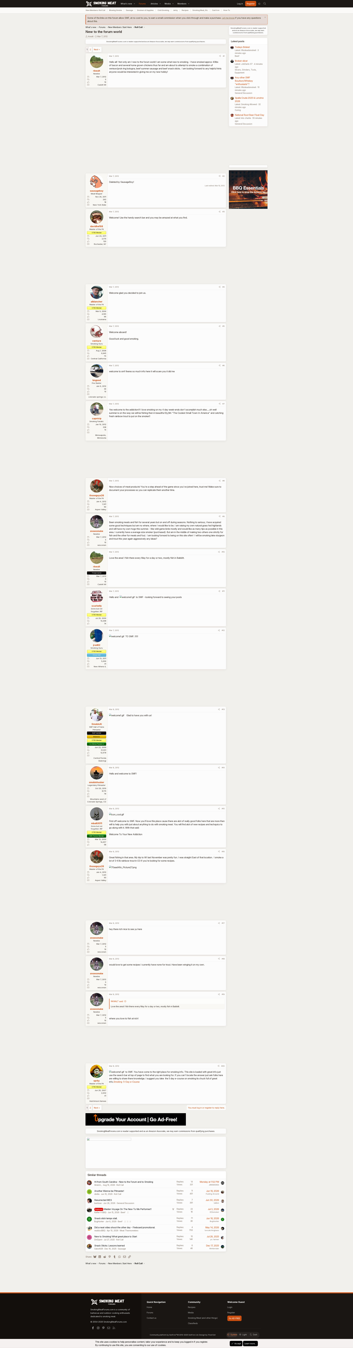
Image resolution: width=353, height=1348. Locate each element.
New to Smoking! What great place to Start (115, 1236)
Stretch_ (98, 1185)
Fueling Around (212, 1194)
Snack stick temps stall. (105, 1218)
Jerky (175, 10)
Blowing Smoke (115, 10)
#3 (223, 211)
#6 (223, 365)
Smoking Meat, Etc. (200, 10)
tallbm (216, 1203)
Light (244, 1334)
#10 (223, 552)
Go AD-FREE (234, 1318)
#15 (223, 808)
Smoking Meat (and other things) (203, 1318)
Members (181, 3)
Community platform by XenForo (174, 1335)
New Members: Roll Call (95, 10)
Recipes (185, 10)
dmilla (96, 1194)
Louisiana (102, 319)
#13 (223, 709)
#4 (223, 287)
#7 (223, 404)
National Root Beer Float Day (249, 115)
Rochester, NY (100, 244)
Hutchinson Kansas (97, 1101)
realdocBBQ (99, 1230)
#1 (224, 56)
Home (149, 1307)
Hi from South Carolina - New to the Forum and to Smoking (123, 1181)
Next (96, 49)
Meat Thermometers (129, 1230)
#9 (223, 516)
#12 (223, 630)
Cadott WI (102, 85)
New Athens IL (100, 666)
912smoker (214, 1212)
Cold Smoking (163, 10)
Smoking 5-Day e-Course (126, 1081)
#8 (223, 481)
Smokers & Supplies (145, 10)
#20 (223, 1066)
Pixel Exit (212, 1335)
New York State (99, 205)
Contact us (151, 1318)
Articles (154, 3)
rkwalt (90, 36)
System (234, 1334)
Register (231, 1312)
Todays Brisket (242, 47)
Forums (142, 3)
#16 (223, 851)
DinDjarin (98, 1239)
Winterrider (214, 1248)
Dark (255, 1334)
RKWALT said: (117, 1001)
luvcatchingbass (212, 1230)
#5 (223, 326)
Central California (98, 358)
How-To (226, 10)
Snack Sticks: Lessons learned (109, 1245)
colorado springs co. (97, 397)
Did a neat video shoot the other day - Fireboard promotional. (124, 1227)
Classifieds (193, 1323)
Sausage (129, 10)
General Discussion (125, 1203)
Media (168, 3)
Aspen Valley (100, 509)
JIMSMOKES (214, 1185)
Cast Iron (215, 10)
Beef (123, 1212)
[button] (134, 4)
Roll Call (120, 1185)
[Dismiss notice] (265, 17)
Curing (238, 110)
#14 (223, 767)
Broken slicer (241, 60)
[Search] (265, 3)
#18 (223, 959)
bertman (98, 1203)
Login (229, 1307)
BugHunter (99, 1221)
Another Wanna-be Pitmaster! (109, 1191)
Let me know (228, 18)
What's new (126, 3)
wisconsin (101, 545)
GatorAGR (98, 1249)
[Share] (220, 56)
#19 (223, 994)
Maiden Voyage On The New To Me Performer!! (127, 1209)
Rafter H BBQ (100, 1212)
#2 (223, 176)
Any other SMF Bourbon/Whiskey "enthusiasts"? (244, 80)
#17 (223, 923)
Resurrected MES (103, 1200)
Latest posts (237, 41)
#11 (223, 591)
